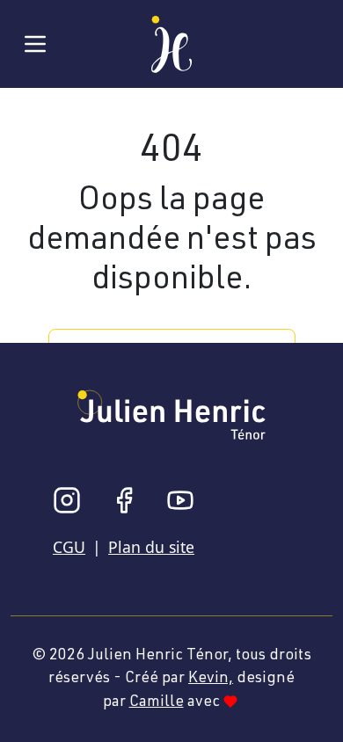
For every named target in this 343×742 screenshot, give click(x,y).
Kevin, (210, 679)
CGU (69, 546)
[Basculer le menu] (35, 44)
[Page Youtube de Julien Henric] (180, 500)
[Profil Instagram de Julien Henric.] (67, 500)
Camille (156, 702)
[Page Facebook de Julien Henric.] (124, 500)
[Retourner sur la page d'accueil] (171, 41)
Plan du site (151, 546)
